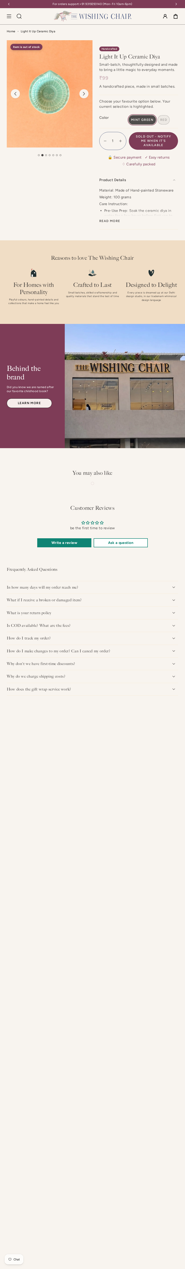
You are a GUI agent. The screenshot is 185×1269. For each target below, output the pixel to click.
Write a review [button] (64, 543)
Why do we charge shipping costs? (36, 676)
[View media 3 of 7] (46, 155)
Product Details (112, 180)
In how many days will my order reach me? (43, 587)
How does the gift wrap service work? (39, 689)
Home (11, 31)
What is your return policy (29, 613)
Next (83, 93)
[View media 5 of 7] (53, 155)
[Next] (176, 4)
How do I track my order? (29, 638)
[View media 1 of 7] (38, 155)
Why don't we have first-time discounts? (41, 663)
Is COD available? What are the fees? (39, 625)
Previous (15, 93)
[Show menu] (9, 16)
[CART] (175, 16)
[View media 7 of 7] (60, 155)
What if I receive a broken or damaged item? (44, 600)
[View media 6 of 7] (57, 155)
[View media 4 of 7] (49, 155)
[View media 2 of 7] (42, 155)
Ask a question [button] (121, 543)
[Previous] (9, 4)
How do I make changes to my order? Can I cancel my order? (58, 651)
